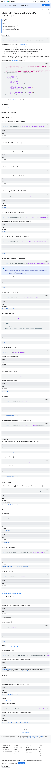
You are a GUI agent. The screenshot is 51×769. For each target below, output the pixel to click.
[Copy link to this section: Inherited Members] (17, 112)
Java (18, 5)
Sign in (48, 1)
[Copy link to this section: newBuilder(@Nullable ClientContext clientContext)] (32, 420)
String (3, 342)
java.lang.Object (4, 108)
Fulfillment (25, 566)
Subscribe (22, 763)
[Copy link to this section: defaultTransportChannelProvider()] (23, 292)
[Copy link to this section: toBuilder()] (8, 676)
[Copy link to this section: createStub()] (10, 514)
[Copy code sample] (48, 39)
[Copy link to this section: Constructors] (12, 482)
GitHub (27, 747)
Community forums (18, 747)
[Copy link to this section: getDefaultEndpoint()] (15, 314)
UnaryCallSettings (6, 566)
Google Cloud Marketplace (6, 751)
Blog (39, 747)
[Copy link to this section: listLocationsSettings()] (15, 650)
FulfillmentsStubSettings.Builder (10, 415)
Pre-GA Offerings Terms (22, 270)
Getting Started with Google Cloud (31, 750)
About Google (4, 760)
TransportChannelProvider (8, 308)
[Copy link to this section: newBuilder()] (10, 396)
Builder (4, 138)
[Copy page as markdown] (13, 16)
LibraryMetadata (6, 588)
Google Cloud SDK (9, 5)
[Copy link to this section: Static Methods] (13, 117)
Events (40, 749)
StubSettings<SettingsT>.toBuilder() (9, 700)
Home (2, 9)
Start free (46, 5)
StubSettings (13, 108)
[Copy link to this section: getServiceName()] (13, 622)
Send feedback (44, 13)
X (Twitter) (41, 751)
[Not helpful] (49, 10)
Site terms (14, 760)
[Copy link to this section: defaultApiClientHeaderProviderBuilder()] (26, 121)
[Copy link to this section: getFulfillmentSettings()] (16, 547)
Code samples (29, 752)
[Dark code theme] (46, 39)
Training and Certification (31, 756)
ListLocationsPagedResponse (25, 670)
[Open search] (33, 1)
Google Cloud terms (21, 760)
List (3, 391)
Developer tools (15, 9)
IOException (5, 542)
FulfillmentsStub (23, 44)
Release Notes (17, 751)
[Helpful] (47, 10)
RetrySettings (15, 60)
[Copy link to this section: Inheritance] (10, 104)
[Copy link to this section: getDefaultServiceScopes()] (18, 372)
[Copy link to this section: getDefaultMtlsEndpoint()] (17, 347)
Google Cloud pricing (5, 749)
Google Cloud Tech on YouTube (43, 756)
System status (17, 753)
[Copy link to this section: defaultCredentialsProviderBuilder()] (23, 143)
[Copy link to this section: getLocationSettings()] (15, 597)
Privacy (9, 760)
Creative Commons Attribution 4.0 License (35, 736)
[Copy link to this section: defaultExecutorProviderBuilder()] (21, 167)
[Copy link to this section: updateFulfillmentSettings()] (18, 704)
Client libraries (25, 5)
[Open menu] (2, 1)
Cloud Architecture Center (31, 754)
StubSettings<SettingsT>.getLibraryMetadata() (11, 593)
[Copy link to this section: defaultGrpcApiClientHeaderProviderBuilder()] (29, 191)
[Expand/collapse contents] (8, 19)
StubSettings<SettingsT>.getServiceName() (11, 646)
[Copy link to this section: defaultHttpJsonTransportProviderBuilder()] (27, 258)
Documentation (8, 9)
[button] (25, 112)
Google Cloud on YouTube (44, 753)
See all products (4, 747)
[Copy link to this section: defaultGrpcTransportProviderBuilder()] (25, 212)
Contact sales (4, 753)
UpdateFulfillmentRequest (17, 722)
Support (15, 749)
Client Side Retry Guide (15, 99)
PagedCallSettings (6, 669)
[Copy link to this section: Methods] (9, 510)
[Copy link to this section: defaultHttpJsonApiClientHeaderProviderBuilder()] (31, 236)
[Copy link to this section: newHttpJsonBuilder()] (15, 457)
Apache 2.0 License (16, 737)
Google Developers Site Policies (33, 737)
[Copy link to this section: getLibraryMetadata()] (15, 571)
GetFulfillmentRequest (16, 566)
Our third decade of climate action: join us (34, 760)
